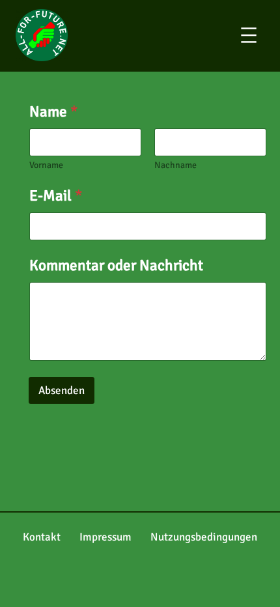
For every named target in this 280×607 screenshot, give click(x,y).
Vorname (46, 165)
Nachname (175, 165)
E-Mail (56, 196)
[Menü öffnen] (258, 35)
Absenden (61, 390)
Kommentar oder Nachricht (116, 266)
